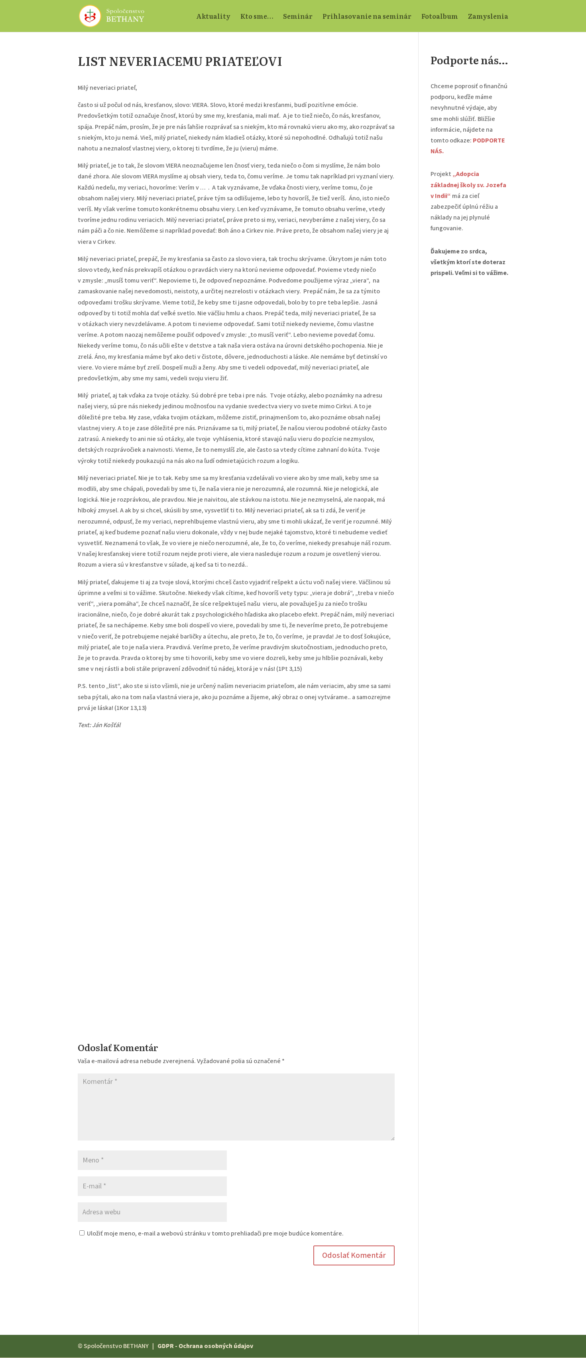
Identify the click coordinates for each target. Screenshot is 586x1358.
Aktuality (213, 17)
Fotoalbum (439, 17)
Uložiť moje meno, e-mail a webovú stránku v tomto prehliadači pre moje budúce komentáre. (215, 1233)
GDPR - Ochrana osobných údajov (205, 1346)
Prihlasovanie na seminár (366, 17)
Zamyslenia (488, 17)
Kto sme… (256, 17)
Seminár (298, 17)
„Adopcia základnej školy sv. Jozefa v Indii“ (468, 185)
